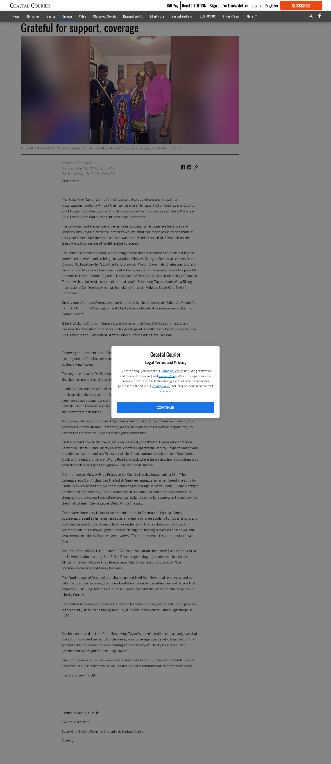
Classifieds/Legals (104, 16)
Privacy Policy (168, 376)
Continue (165, 407)
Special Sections (182, 16)
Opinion (67, 16)
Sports (51, 16)
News (16, 16)
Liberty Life (157, 16)
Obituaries (32, 16)
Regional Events (133, 16)
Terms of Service (172, 370)
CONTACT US (208, 16)
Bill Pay (173, 5)
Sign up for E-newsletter (229, 5)
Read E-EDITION (194, 5)
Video (82, 16)
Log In (256, 5)
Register (271, 5)
